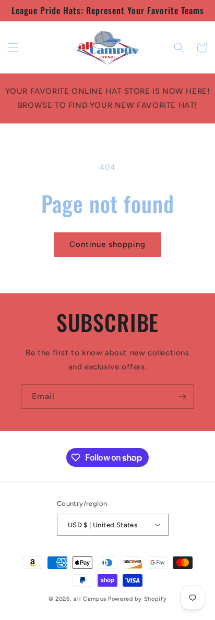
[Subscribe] (182, 397)
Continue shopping (107, 244)
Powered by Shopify (137, 599)
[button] (13, 47)
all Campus (90, 599)
